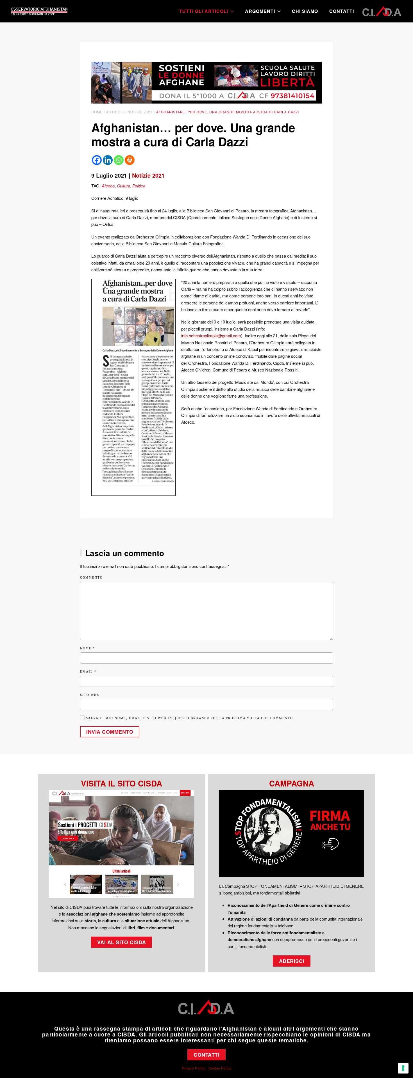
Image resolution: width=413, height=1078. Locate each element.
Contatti (341, 11)
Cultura (123, 186)
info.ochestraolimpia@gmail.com (211, 335)
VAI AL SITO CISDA (121, 942)
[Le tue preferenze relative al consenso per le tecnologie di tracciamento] (403, 1068)
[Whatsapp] (119, 160)
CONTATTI (206, 1054)
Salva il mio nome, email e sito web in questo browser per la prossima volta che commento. (189, 718)
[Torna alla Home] (39, 11)
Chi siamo (305, 11)
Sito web (89, 694)
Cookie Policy (220, 1068)
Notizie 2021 (148, 175)
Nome (87, 648)
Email (88, 671)
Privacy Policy (193, 1068)
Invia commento (109, 731)
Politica (138, 186)
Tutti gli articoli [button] (203, 11)
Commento (91, 577)
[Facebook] (97, 160)
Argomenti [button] (260, 11)
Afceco (108, 186)
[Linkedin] (108, 160)
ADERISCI (291, 961)
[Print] (130, 160)
